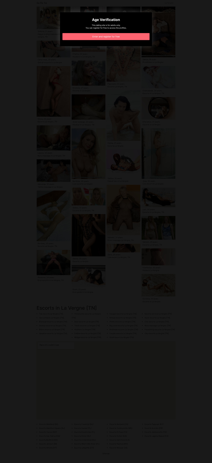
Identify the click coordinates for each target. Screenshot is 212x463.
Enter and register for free (106, 36)
